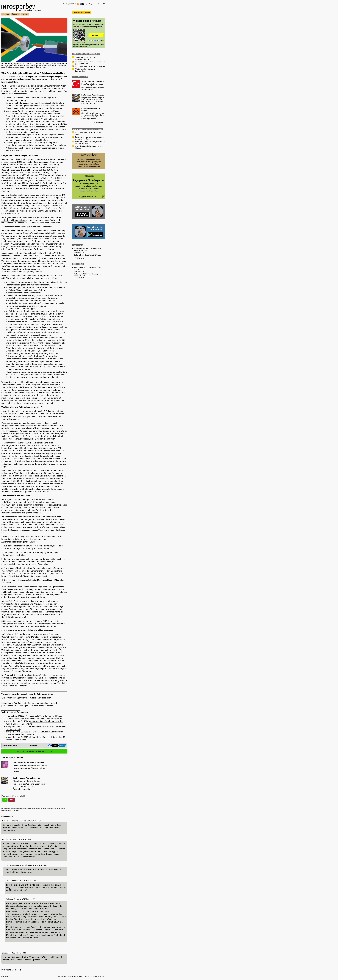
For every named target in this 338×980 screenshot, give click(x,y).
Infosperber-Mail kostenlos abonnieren (70, 976)
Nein (11, 800)
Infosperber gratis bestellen (81, 13)
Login (86, 4)
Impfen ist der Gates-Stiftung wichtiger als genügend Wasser (90, 63)
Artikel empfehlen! (10, 745)
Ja (5, 800)
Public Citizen (19, 220)
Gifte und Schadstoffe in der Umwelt (91, 109)
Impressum (101, 976)
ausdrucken (33, 745)
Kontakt (86, 976)
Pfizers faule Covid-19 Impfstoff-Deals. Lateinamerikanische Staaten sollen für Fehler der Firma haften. (34, 717)
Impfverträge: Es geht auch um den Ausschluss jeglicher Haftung (34, 722)
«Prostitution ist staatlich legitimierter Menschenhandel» (87, 249)
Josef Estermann (8, 76)
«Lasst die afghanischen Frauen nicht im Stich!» (89, 147)
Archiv (100, 4)
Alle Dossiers (98, 123)
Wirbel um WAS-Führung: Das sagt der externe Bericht (87, 275)
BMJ (4, 639)
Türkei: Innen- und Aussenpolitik (92, 81)
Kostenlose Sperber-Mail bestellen (34, 751)
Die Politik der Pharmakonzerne (92, 95)
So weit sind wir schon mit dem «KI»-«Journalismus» (86, 58)
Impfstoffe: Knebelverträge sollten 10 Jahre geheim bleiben (35, 738)
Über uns (15, 14)
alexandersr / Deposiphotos (36, 67)
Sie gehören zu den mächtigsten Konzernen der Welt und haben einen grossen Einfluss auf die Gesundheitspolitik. (92, 100)
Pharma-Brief (54, 222)
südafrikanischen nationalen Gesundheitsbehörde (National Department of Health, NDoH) (29, 168)
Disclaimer (93, 976)
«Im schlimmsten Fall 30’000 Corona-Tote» (90, 66)
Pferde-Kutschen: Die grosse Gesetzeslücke (85, 70)
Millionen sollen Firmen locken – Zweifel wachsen (88, 268)
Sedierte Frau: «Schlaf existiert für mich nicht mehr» (88, 256)
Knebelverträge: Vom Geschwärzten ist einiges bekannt (36, 727)
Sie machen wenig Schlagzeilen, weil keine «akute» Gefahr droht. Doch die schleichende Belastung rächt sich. (92, 116)
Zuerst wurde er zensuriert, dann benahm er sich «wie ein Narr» (89, 138)
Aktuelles (6, 14)
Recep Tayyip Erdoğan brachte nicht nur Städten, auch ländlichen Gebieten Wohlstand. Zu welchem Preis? (92, 87)
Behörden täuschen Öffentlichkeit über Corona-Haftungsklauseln (34, 733)
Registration (93, 4)
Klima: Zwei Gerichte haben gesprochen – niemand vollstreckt (90, 142)
